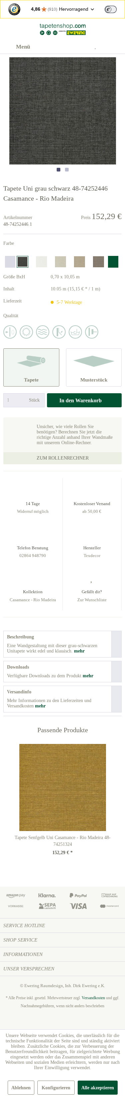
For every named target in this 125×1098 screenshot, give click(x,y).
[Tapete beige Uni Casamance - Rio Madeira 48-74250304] (60, 262)
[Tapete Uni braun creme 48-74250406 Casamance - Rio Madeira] (79, 262)
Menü (23, 47)
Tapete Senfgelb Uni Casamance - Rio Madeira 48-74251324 (63, 841)
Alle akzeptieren (97, 1087)
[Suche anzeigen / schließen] (65, 47)
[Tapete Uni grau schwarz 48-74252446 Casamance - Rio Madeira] (22, 262)
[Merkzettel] (98, 47)
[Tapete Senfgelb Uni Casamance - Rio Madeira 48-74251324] (62, 787)
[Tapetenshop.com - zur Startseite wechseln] (62, 29)
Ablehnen (21, 1087)
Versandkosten (93, 998)
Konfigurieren (56, 1087)
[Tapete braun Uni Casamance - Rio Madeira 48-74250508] (98, 262)
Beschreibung (20, 636)
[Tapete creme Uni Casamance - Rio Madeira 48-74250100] (41, 262)
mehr (79, 651)
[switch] (111, 9)
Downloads (18, 667)
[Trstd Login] (115, 8)
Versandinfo (19, 691)
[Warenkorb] (114, 47)
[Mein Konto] (81, 47)
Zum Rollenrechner (63, 458)
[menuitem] (16, 47)
